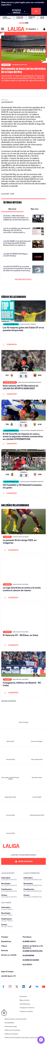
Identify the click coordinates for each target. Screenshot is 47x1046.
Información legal (11, 1026)
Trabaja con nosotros (27, 1007)
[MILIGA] (43, 29)
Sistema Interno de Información (15, 1019)
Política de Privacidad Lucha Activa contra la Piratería (23, 1037)
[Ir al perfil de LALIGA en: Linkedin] (23, 987)
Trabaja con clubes (26, 1011)
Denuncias (23, 996)
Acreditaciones (25, 1004)
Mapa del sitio (24, 1000)
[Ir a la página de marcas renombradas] (10, 1012)
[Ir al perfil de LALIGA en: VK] (37, 987)
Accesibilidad (9, 1022)
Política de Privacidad (12, 1030)
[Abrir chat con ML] (41, 1040)
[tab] (12, 209)
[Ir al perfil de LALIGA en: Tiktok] (30, 987)
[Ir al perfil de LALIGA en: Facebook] (3, 987)
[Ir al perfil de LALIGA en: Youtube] (43, 987)
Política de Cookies (11, 1034)
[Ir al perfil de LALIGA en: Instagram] (10, 987)
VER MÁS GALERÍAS (8, 701)
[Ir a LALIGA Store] (23, 23)
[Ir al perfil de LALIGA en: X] (17, 987)
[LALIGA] (16, 29)
